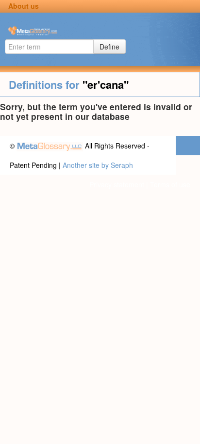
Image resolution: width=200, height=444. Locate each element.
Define (109, 46)
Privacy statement (116, 184)
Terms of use (170, 184)
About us (23, 6)
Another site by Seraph (98, 165)
